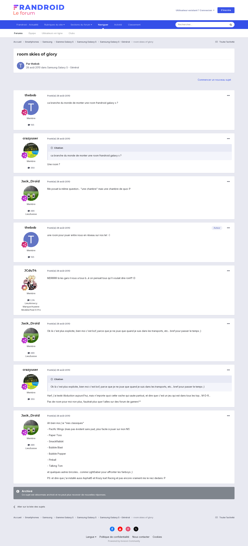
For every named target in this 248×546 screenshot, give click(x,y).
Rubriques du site (53, 24)
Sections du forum (81, 24)
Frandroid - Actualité (27, 24)
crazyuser (30, 138)
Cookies (157, 536)
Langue (90, 536)
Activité (118, 24)
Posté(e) (58, 95)
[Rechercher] (231, 24)
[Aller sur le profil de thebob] (20, 65)
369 (32, 167)
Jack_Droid (30, 181)
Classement (134, 24)
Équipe (32, 33)
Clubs (72, 33)
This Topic (217, 24)
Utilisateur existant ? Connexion (194, 10)
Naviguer (103, 24)
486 (32, 210)
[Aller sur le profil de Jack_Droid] (31, 193)
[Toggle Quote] (52, 147)
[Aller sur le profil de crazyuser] (31, 150)
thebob (35, 63)
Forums (18, 33)
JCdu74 (30, 270)
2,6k (32, 300)
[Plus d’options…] (228, 96)
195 (32, 124)
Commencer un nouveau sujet (214, 79)
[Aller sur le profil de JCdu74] (31, 282)
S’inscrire (226, 10)
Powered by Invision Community (124, 541)
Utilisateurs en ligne (52, 33)
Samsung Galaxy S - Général (63, 67)
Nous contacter (140, 536)
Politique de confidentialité (114, 536)
